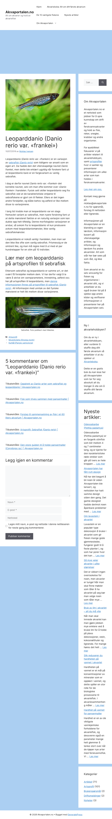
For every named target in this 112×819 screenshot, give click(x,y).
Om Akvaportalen (44, 23)
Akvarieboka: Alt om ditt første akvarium (66, 6)
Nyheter (88, 800)
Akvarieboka (91, 361)
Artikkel (88, 781)
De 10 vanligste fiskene (47, 15)
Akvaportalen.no (19, 12)
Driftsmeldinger (92, 795)
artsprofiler (96, 161)
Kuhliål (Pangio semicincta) (21, 343)
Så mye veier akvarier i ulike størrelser (92, 564)
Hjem (39, 6)
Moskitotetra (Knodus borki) (21, 340)
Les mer (100, 463)
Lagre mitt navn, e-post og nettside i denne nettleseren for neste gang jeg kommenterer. (38, 526)
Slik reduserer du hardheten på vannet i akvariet (93, 659)
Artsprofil (13, 337)
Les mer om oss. (93, 189)
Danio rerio (26, 162)
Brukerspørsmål (92, 791)
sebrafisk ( (14, 162)
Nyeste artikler (71, 15)
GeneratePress (75, 814)
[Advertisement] (56, 50)
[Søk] (103, 82)
